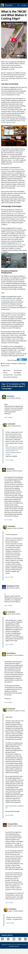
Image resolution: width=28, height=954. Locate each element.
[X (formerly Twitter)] (8, 939)
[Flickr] (25, 939)
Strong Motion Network (8, 300)
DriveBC (24, 78)
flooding (15, 335)
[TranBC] (7, 5)
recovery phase (15, 339)
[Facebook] (2, 939)
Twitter (5, 80)
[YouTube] (14, 939)
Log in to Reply (8, 417)
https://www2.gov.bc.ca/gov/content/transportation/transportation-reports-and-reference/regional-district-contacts (14, 450)
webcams (4, 95)
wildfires (7, 335)
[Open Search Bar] (18, 5)
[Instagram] (20, 939)
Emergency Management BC (9, 306)
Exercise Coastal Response (17, 313)
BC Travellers (7, 363)
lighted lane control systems (15, 213)
